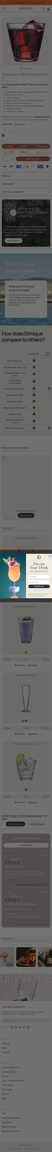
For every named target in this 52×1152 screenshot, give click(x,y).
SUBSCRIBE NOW (39, 586)
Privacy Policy (37, 596)
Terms (41, 596)
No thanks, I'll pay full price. (38, 590)
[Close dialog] (49, 555)
